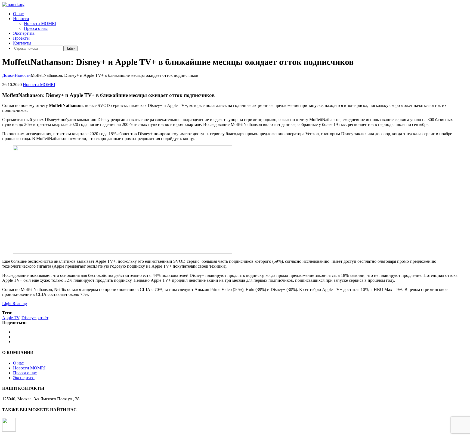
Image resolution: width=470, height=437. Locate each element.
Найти (70, 48)
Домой (8, 75)
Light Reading (14, 303)
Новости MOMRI (40, 23)
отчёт (43, 317)
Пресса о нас (36, 28)
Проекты (21, 38)
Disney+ (28, 317)
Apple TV (10, 317)
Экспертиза (24, 33)
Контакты (22, 43)
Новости (21, 18)
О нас (18, 13)
